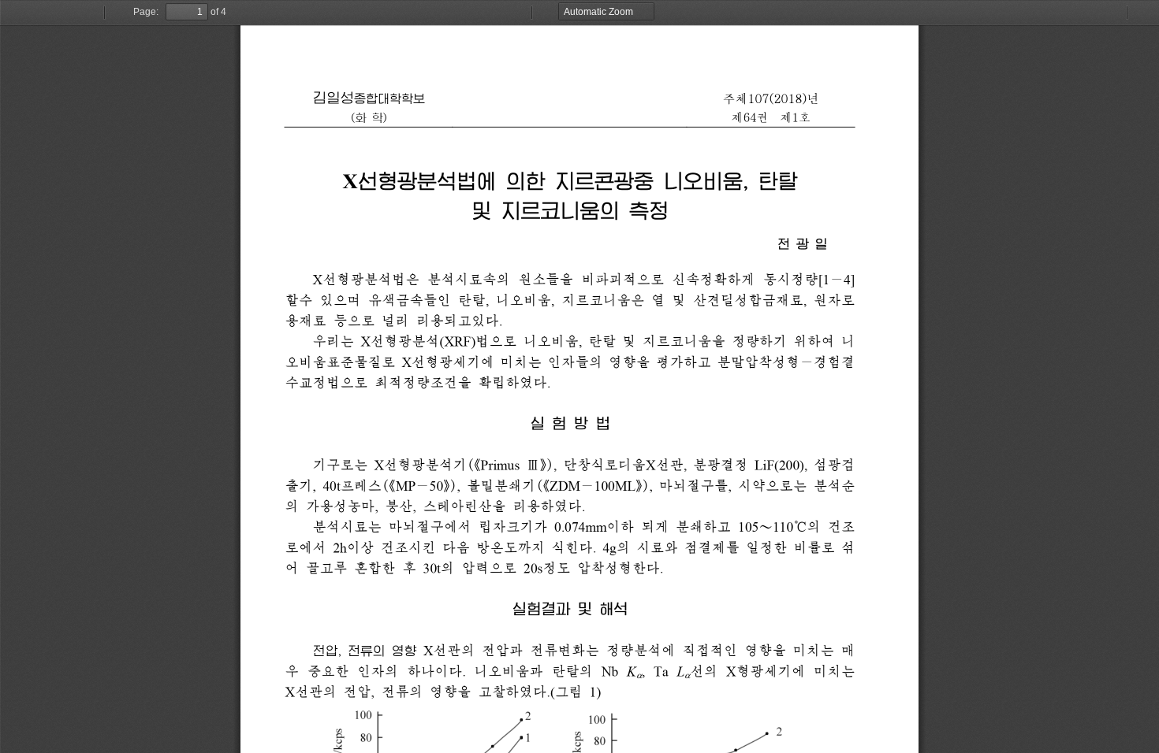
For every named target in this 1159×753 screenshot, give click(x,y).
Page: (145, 11)
